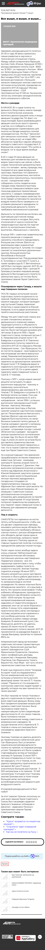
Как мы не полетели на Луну (21, 832)
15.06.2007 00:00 (8, 10)
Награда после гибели (21, 907)
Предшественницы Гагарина (23, 899)
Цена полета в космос (20, 891)
